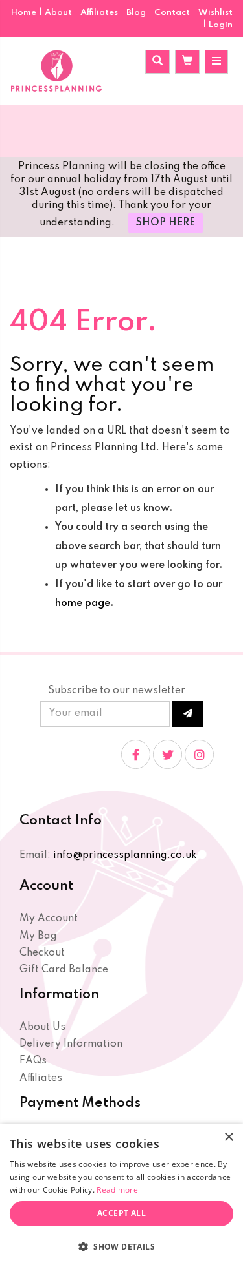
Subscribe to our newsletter (116, 691)
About (59, 12)
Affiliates (100, 12)
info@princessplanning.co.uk (124, 855)
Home (24, 12)
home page (82, 603)
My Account (48, 919)
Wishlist (215, 12)
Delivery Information (70, 1044)
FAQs (33, 1061)
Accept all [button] (121, 1213)
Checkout (42, 953)
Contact (173, 12)
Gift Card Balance (63, 970)
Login (221, 25)
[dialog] (121, 1195)
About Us (42, 1027)
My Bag (38, 936)
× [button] (228, 1137)
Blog (137, 12)
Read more (117, 1189)
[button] (121, 1246)
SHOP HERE (165, 223)
